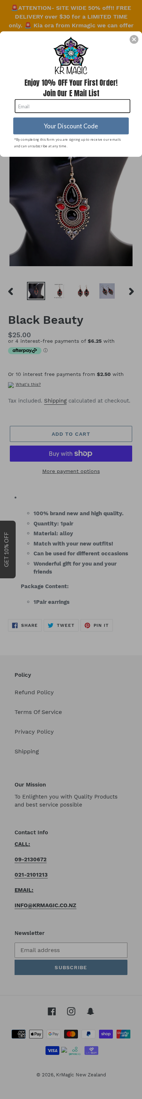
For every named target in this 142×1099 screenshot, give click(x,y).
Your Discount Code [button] (71, 125)
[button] (134, 39)
